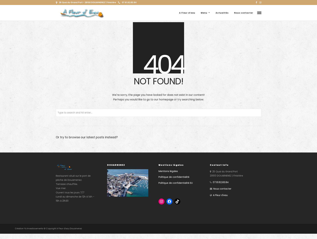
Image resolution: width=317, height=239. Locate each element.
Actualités (222, 12)
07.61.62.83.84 (129, 2)
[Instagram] (260, 2)
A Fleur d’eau (187, 12)
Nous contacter (243, 12)
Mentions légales (168, 171)
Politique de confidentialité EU (175, 183)
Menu (204, 12)
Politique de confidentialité (173, 177)
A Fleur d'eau (220, 195)
